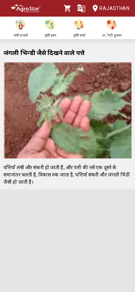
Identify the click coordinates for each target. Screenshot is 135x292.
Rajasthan (114, 8)
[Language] (81, 8)
